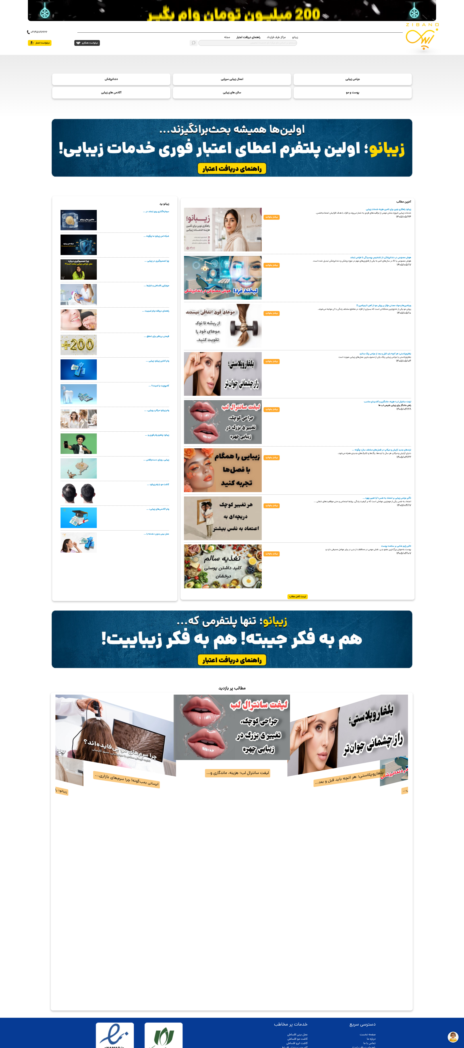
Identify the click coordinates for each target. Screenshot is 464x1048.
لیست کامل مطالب (297, 596)
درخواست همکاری (89, 43)
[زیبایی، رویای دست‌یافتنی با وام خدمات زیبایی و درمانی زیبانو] (79, 468)
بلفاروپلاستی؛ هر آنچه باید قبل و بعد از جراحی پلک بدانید (385, 354)
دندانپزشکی (111, 79)
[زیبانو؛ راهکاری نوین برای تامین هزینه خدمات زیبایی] (223, 230)
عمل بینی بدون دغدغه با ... (156, 534)
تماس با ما (369, 1043)
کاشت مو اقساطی (297, 1039)
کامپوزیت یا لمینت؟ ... (159, 386)
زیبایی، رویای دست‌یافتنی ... (156, 460)
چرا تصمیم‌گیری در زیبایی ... (156, 261)
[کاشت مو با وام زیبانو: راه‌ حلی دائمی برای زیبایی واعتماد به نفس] (79, 493)
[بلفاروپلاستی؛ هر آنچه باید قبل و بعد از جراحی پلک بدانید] (223, 374)
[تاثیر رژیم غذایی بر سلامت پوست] (223, 566)
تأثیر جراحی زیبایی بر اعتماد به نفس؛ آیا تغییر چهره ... (387, 498)
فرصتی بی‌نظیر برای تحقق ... (156, 336)
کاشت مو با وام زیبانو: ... (158, 484)
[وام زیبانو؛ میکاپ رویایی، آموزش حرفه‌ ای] (79, 419)
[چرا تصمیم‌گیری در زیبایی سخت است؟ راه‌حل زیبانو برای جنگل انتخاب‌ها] (79, 270)
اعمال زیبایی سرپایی (232, 79)
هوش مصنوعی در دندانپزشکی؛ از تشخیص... (126, 779)
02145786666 (39, 32)
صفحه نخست (368, 1035)
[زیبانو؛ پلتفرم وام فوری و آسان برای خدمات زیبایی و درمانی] (79, 444)
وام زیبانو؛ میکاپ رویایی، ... (156, 410)
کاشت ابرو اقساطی (297, 1043)
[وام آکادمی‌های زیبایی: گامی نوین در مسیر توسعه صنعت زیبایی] (79, 518)
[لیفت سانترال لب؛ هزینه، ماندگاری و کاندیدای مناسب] (223, 422)
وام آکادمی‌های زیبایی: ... (157, 509)
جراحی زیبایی (352, 79)
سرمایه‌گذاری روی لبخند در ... (156, 211)
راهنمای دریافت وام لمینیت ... (155, 311)
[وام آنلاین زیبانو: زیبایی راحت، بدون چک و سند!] (79, 370)
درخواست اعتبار (42, 43)
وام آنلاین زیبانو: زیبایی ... (157, 361)
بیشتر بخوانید (271, 217)
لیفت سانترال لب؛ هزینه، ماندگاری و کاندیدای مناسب (387, 402)
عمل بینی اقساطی (297, 1035)
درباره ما (371, 1039)
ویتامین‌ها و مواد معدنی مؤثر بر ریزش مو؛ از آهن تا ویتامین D (384, 305)
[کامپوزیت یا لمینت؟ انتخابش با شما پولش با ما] (79, 394)
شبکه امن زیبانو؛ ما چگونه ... (156, 236)
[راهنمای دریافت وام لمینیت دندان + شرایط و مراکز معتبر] (79, 320)
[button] (60, 852)
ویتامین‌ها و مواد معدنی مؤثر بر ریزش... (237, 773)
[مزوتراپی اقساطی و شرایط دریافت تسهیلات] (79, 295)
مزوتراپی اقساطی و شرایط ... (156, 285)
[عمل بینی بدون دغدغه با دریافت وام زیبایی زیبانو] (79, 542)
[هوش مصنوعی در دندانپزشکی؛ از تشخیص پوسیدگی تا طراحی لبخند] (223, 278)
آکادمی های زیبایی (111, 93)
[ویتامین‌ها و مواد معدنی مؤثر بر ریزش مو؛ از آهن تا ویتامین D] (223, 326)
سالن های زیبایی (232, 93)
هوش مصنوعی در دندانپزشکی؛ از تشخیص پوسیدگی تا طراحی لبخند (380, 257)
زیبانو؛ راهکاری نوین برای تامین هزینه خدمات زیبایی (388, 209)
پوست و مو (352, 93)
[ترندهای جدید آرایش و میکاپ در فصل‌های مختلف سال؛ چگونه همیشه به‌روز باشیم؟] (223, 470)
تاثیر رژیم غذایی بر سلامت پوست (396, 546)
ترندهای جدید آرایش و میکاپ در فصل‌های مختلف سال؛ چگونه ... (381, 450)
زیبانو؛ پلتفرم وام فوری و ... (157, 435)
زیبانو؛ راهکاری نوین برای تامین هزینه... (349, 778)
